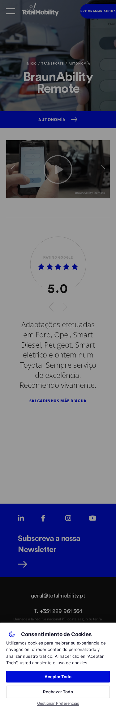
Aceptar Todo (58, 676)
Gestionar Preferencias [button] (58, 703)
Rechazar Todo (58, 691)
